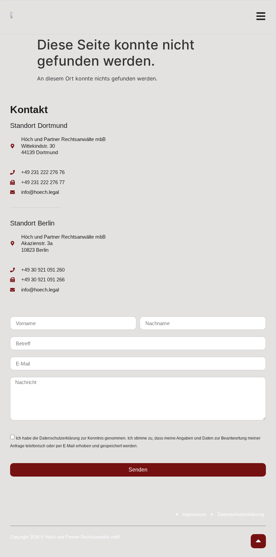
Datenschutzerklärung (59, 438)
